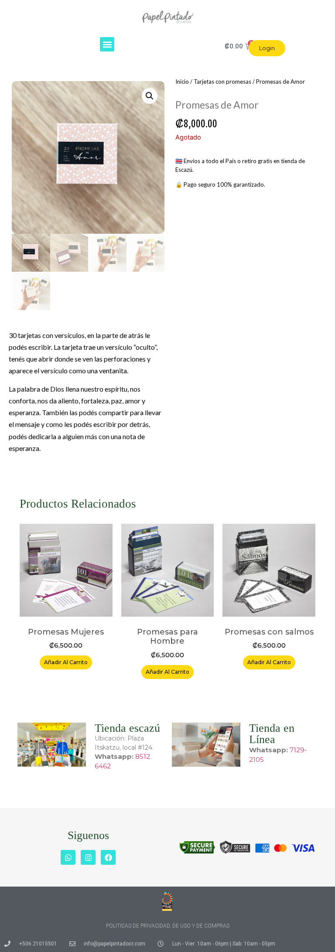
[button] (107, 44)
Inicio (182, 81)
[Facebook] (108, 857)
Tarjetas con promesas (222, 81)
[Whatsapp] (68, 857)
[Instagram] (88, 857)
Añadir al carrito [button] (66, 662)
